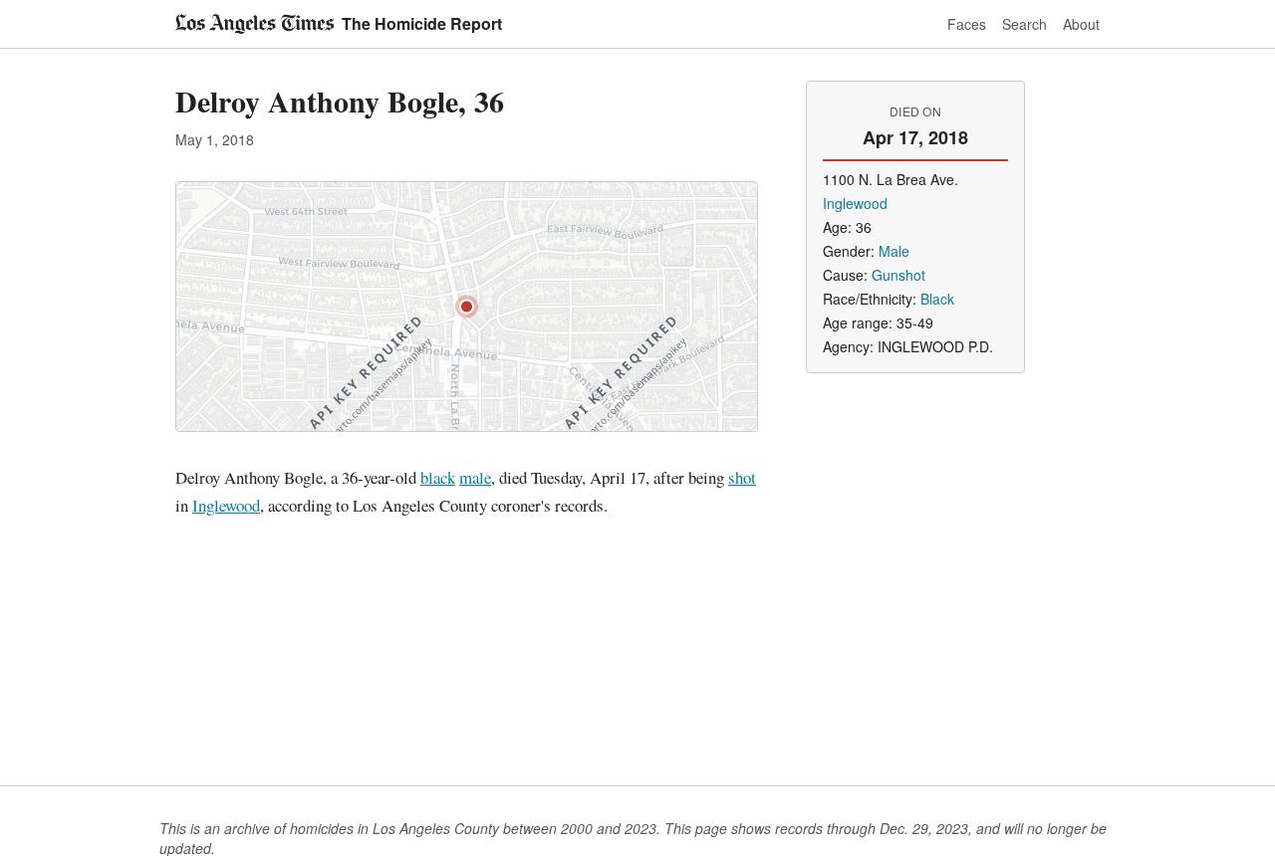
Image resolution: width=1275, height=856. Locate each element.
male (475, 477)
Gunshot (898, 275)
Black (937, 299)
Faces (966, 24)
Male (894, 251)
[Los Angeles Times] (254, 24)
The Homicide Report (422, 23)
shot (742, 477)
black (437, 477)
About (1081, 24)
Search (1024, 24)
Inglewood (226, 505)
